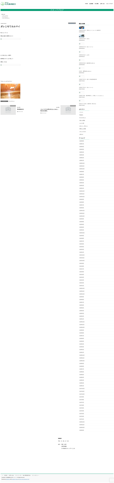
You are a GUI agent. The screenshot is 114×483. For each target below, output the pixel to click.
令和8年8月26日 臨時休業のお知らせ (87, 63)
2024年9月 (81, 199)
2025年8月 (81, 171)
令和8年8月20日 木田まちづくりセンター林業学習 (89, 30)
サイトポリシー (35, 475)
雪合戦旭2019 (20, 109)
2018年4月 (81, 377)
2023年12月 (81, 210)
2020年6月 (81, 305)
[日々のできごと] (8, 114)
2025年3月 (81, 182)
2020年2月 (81, 316)
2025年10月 (81, 168)
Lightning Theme (15, 479)
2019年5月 (81, 341)
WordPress (8, 479)
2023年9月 (81, 218)
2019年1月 (81, 352)
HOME (5, 475)
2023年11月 (81, 213)
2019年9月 (81, 330)
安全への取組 (82, 120)
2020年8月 (81, 299)
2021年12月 (81, 254)
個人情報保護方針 (26, 475)
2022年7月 (81, 241)
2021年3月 (81, 279)
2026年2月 (81, 157)
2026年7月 (81, 143)
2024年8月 (81, 202)
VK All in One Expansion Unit (24, 479)
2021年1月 (81, 285)
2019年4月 (81, 343)
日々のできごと (72, 23)
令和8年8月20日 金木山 (84, 38)
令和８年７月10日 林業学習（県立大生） (88, 103)
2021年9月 (81, 263)
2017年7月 (81, 402)
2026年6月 (81, 146)
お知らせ (81, 134)
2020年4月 (81, 310)
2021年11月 (81, 257)
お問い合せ (11, 475)
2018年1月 (81, 385)
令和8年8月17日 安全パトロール (86, 46)
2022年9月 (81, 235)
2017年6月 (81, 405)
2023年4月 (81, 229)
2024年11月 (81, 193)
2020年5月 (81, 307)
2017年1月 (81, 419)
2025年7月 (81, 174)
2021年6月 (81, 271)
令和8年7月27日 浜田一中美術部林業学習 (88, 79)
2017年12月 (81, 388)
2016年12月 (81, 421)
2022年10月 (81, 232)
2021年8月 (81, 266)
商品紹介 (81, 114)
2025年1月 (81, 188)
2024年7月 (81, 204)
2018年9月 (81, 363)
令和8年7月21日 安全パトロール (86, 87)
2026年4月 (81, 152)
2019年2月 (81, 349)
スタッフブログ (82, 131)
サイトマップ (18, 475)
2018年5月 (81, 374)
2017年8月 (81, 399)
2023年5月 (81, 227)
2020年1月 (81, 318)
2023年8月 (81, 221)
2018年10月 (81, 360)
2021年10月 (81, 260)
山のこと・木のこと (83, 125)
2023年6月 (81, 224)
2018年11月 (81, 357)
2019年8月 (81, 332)
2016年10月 (81, 427)
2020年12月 (81, 288)
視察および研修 (82, 128)
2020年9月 (81, 296)
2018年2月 (81, 382)
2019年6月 (81, 338)
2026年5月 (81, 149)
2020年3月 (81, 313)
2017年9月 (81, 396)
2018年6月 (81, 371)
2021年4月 (81, 277)
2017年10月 (81, 394)
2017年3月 (81, 413)
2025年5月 (81, 179)
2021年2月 (81, 282)
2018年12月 (81, 355)
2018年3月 (81, 380)
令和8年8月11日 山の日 (84, 55)
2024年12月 (81, 190)
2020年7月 (81, 302)
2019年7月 (81, 335)
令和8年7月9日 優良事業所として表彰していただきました (91, 95)
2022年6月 (81, 243)
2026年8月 (81, 140)
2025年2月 (81, 185)
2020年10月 (81, 293)
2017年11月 (81, 391)
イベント (81, 112)
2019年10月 (81, 327)
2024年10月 (81, 196)
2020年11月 (81, 291)
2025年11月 (81, 165)
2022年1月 (81, 252)
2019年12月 (81, 321)
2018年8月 (81, 366)
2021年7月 (81, 268)
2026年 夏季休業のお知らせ (85, 71)
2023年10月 (81, 216)
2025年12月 (81, 163)
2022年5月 (81, 246)
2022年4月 (81, 249)
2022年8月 (81, 238)
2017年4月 (81, 410)
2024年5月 (81, 207)
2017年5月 (81, 407)
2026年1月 (81, 160)
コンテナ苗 (81, 123)
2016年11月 (81, 424)
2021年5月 (81, 274)
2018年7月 (81, 368)
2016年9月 (81, 430)
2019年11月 (81, 324)
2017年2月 (81, 416)
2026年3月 (81, 154)
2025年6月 (81, 177)
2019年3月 (81, 346)
